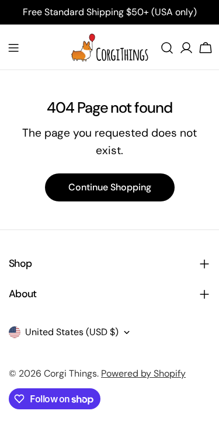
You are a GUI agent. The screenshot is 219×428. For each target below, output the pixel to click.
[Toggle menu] (13, 48)
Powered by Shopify (143, 373)
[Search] (167, 48)
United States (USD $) (72, 332)
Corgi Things (70, 373)
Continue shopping (109, 187)
